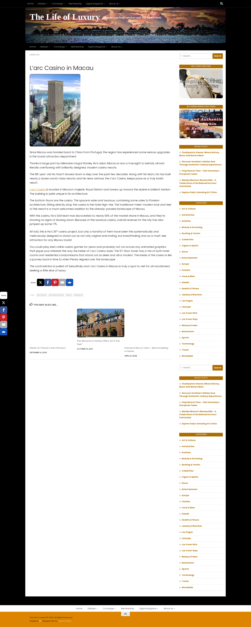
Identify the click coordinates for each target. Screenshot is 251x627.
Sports (185, 337)
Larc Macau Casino (56, 295)
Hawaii (185, 282)
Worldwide (187, 356)
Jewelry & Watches (192, 294)
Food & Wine (188, 276)
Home (30, 3)
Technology (188, 343)
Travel (185, 350)
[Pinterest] (55, 282)
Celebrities (188, 239)
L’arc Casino (38, 189)
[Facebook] (47, 282)
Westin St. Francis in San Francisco (48, 347)
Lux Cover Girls (189, 313)
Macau (69, 295)
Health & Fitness (190, 288)
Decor (185, 251)
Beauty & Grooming (192, 227)
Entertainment (189, 258)
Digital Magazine (94, 3)
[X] (40, 282)
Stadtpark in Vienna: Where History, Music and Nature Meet (199, 154)
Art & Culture (189, 208)
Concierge (57, 3)
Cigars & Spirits (190, 245)
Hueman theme (64, 621)
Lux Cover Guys (190, 319)
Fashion (186, 270)
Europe (185, 264)
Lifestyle (42, 3)
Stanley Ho (78, 295)
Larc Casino (41, 295)
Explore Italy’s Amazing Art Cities (199, 192)
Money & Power (190, 325)
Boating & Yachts (191, 233)
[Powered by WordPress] (40, 621)
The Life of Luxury (65, 17)
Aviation (186, 221)
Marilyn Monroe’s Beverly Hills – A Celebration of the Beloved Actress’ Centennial (198, 183)
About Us (113, 3)
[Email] (62, 282)
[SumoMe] (69, 282)
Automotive (188, 215)
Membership (75, 3)
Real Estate (188, 331)
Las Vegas (187, 300)
